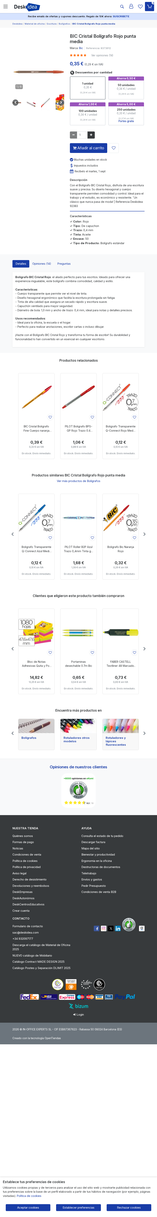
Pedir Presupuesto (93, 886)
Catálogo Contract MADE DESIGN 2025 (38, 961)
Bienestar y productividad (98, 854)
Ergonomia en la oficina (96, 861)
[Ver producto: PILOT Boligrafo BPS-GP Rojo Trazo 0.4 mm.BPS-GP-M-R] (78, 397)
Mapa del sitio (90, 848)
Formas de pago (23, 842)
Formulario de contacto (27, 926)
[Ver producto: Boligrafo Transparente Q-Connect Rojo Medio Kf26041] (121, 397)
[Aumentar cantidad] (91, 135)
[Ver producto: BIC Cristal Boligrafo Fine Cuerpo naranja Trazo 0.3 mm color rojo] (36, 397)
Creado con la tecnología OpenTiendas (36, 1038)
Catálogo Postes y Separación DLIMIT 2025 (41, 968)
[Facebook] (96, 928)
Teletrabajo (88, 873)
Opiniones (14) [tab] (41, 263)
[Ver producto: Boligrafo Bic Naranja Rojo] (121, 518)
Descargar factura (93, 842)
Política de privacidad (26, 867)
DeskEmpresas (22, 892)
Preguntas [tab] (64, 263)
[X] (111, 928)
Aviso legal (19, 873)
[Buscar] (122, 6)
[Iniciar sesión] (131, 6)
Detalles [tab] (21, 263)
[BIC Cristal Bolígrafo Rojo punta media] (38, 73)
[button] (31, 102)
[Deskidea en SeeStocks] (142, 928)
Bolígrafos (28, 738)
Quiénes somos (22, 836)
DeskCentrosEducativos (28, 904)
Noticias (17, 848)
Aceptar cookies (28, 1207)
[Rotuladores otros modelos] (78, 726)
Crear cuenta (20, 910)
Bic (81, 48)
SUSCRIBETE (121, 16)
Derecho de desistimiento (29, 879)
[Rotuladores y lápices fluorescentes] (121, 726)
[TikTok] (118, 928)
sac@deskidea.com (25, 932)
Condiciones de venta (26, 854)
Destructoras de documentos (100, 867)
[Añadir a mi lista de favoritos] (114, 148)
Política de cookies (25, 861)
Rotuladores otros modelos (77, 739)
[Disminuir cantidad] (73, 135)
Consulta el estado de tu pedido (102, 836)
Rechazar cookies (129, 1207)
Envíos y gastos (91, 879)
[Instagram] (103, 928)
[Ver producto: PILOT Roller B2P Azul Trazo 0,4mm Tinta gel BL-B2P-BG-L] (78, 518)
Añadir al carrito (90, 148)
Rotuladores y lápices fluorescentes (116, 741)
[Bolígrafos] (36, 726)
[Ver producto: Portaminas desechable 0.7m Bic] (78, 633)
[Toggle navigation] (5, 6)
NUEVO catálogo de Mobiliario (32, 955)
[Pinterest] (129, 924)
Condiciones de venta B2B (98, 892)
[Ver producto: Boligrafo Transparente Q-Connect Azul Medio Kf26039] (36, 518)
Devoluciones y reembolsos (30, 886)
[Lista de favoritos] (140, 6)
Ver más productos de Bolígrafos (78, 481)
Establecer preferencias (78, 1207)
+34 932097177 (22, 938)
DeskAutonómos (23, 898)
